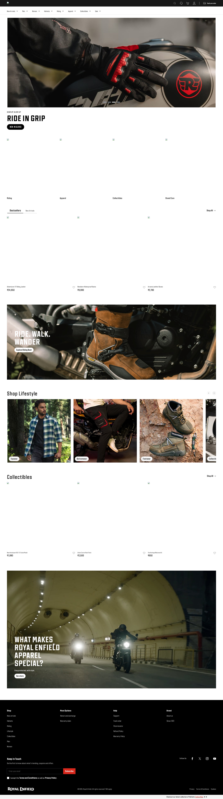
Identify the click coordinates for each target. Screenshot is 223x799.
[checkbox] (8, 778)
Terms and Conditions (28, 778)
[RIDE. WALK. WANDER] (111, 342)
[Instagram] (207, 758)
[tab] (15, 210)
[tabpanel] (111, 254)
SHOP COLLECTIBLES (17, 127)
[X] (199, 758)
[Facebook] (192, 758)
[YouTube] (214, 758)
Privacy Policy (50, 778)
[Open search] (174, 3)
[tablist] (111, 210)
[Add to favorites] (73, 553)
